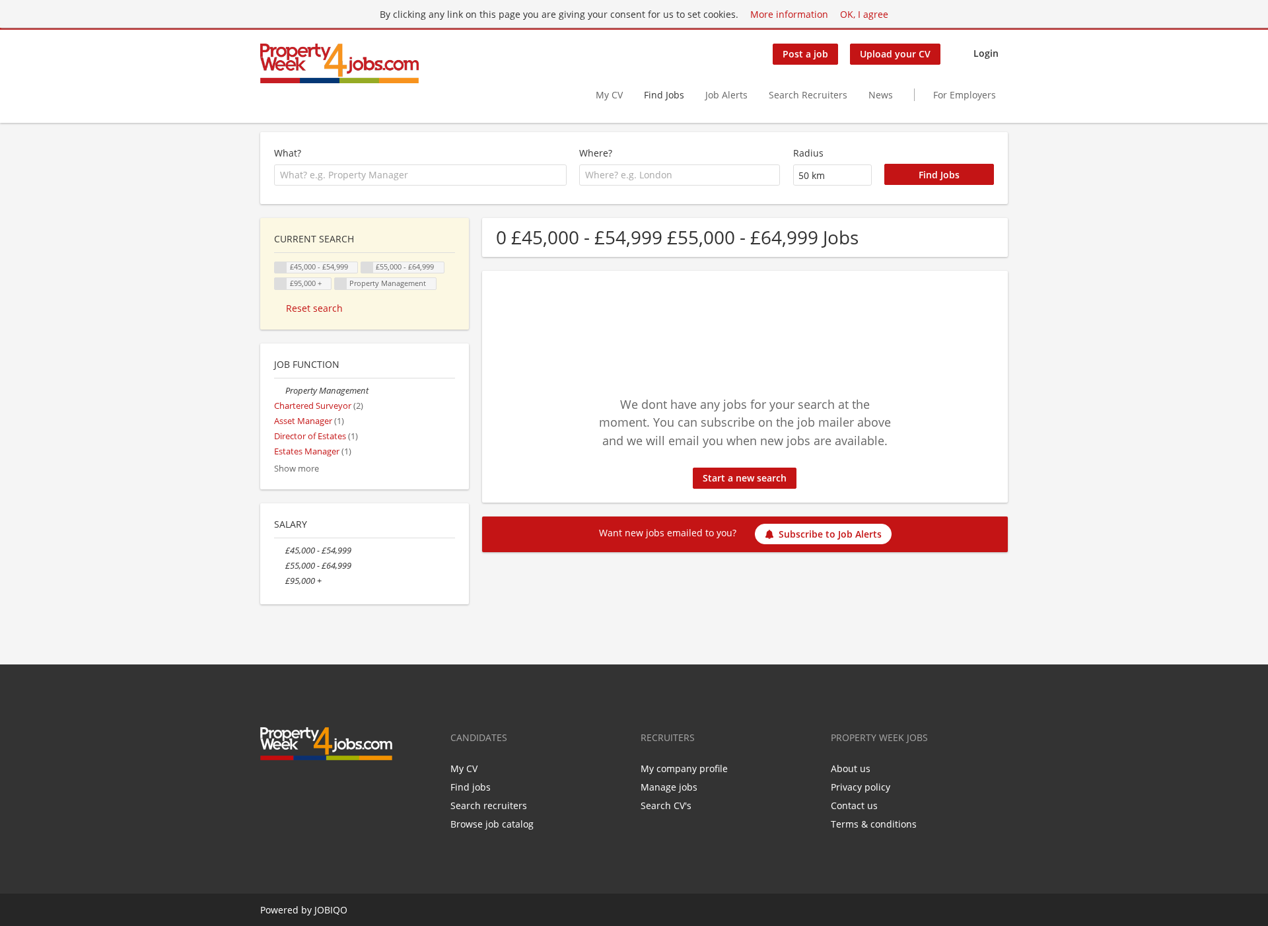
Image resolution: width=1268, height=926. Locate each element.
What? (287, 153)
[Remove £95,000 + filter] (279, 581)
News (880, 95)
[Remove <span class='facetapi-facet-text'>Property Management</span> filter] (341, 283)
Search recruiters (488, 805)
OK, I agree (864, 14)
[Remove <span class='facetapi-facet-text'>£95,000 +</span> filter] (281, 283)
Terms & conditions (874, 824)
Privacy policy (860, 787)
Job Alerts (726, 95)
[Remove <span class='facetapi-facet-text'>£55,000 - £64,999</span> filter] (367, 267)
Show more (296, 468)
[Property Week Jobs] (339, 63)
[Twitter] (291, 788)
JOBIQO (330, 910)
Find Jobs (664, 95)
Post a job (805, 54)
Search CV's (666, 805)
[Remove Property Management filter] (279, 390)
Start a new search (745, 478)
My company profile (684, 768)
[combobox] (420, 175)
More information (789, 14)
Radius (808, 153)
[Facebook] (269, 788)
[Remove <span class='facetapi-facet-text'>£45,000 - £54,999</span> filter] (281, 267)
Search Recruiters (808, 95)
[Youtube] (333, 788)
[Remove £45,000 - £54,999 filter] (279, 550)
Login (986, 53)
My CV (609, 95)
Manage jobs (669, 787)
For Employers (964, 95)
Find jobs (470, 787)
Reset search (314, 308)
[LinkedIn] (313, 788)
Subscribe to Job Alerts (830, 534)
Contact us (854, 805)
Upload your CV (895, 54)
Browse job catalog (492, 824)
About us (850, 768)
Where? (595, 153)
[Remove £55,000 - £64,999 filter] (279, 565)
